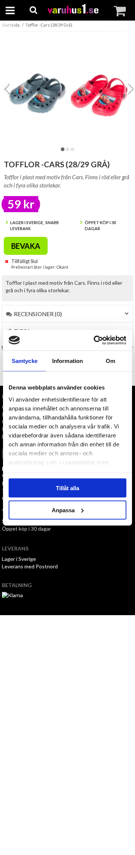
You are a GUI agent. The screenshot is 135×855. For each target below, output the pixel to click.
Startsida (11, 24)
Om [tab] (110, 361)
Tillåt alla (67, 488)
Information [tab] (67, 361)
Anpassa (63, 510)
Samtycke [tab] (25, 361)
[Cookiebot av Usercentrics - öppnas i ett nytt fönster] (95, 340)
